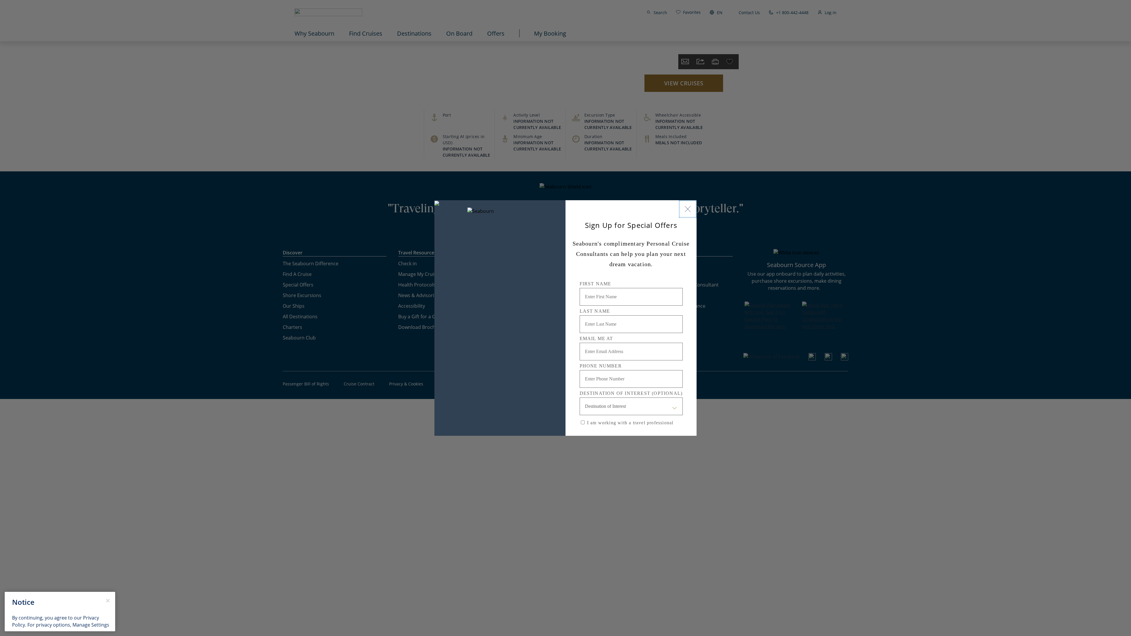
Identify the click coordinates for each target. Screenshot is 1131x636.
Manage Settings (90, 625)
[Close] (688, 209)
